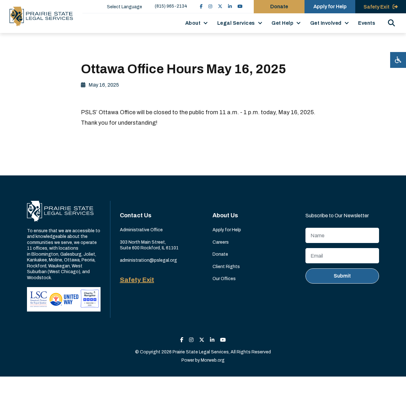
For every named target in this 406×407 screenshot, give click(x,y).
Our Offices (224, 278)
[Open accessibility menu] (398, 60)
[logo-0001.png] (41, 16)
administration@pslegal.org (148, 260)
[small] (201, 6)
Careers (221, 242)
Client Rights (226, 266)
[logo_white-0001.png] (60, 211)
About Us (225, 215)
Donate (279, 6)
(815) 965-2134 (171, 6)
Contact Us (135, 215)
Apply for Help (330, 6)
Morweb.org (213, 360)
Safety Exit (137, 279)
